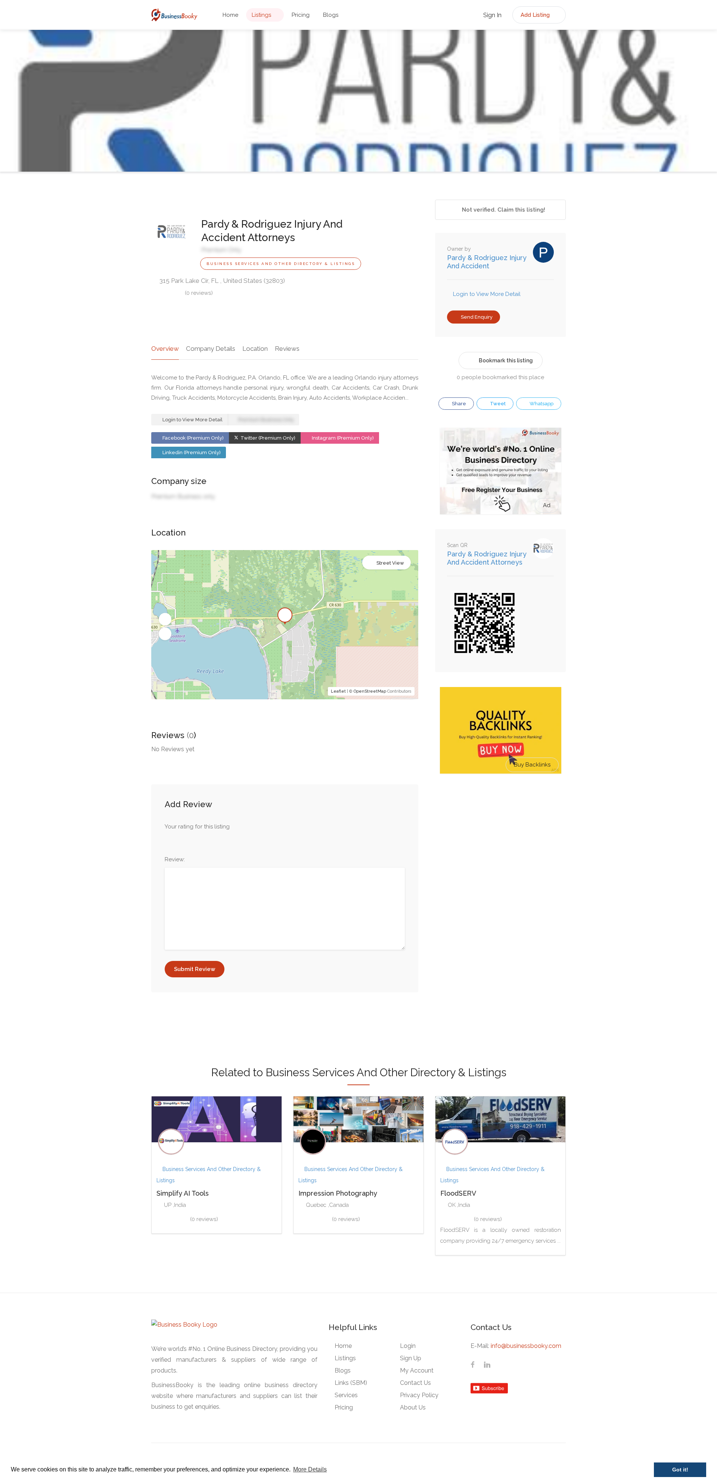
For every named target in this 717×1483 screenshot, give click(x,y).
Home (230, 15)
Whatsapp (540, 403)
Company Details (210, 348)
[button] (165, 619)
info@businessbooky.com (526, 1345)
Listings (261, 15)
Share (458, 403)
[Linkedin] (487, 1365)
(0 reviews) (199, 293)
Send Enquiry (476, 317)
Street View (390, 563)
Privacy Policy (419, 1395)
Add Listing (536, 15)
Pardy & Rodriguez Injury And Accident (487, 262)
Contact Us (415, 1382)
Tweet (497, 403)
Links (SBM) (351, 1382)
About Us (413, 1407)
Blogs (330, 15)
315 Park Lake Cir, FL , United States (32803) (221, 280)
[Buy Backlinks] (500, 730)
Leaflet (338, 691)
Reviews (287, 348)
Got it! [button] (680, 1470)
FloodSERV (458, 1193)
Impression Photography (337, 1193)
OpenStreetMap (370, 691)
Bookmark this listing (506, 360)
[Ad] (500, 470)
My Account (417, 1370)
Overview (165, 348)
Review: (175, 859)
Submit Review (194, 969)
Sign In (492, 15)
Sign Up (410, 1358)
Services (346, 1395)
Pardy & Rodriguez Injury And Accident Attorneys (487, 558)
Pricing (301, 15)
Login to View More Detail (192, 419)
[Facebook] (473, 1365)
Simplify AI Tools (182, 1193)
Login (408, 1345)
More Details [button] (310, 1469)
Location (255, 348)
